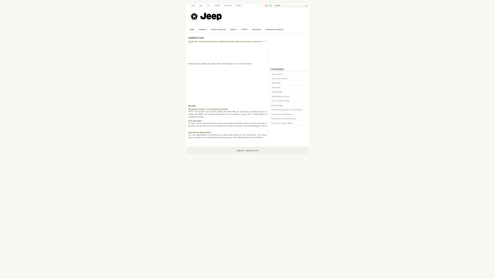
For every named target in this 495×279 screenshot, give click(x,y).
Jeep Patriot (275, 87)
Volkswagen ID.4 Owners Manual (283, 118)
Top (208, 5)
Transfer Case (257, 41)
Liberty (233, 29)
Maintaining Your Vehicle (226, 41)
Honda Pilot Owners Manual (281, 114)
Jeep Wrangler (192, 41)
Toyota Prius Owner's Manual (282, 123)
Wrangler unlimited (274, 29)
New (201, 5)
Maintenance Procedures (243, 41)
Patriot (244, 29)
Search (239, 5)
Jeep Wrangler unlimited (280, 96)
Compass (202, 29)
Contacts (228, 5)
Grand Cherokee (218, 29)
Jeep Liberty (275, 83)
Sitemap (217, 5)
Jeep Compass (277, 74)
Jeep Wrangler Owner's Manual (208, 41)
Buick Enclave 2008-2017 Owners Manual (287, 109)
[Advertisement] (227, 53)
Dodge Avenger (277, 105)
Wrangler (256, 29)
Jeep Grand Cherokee (279, 78)
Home (193, 5)
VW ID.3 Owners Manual (280, 100)
